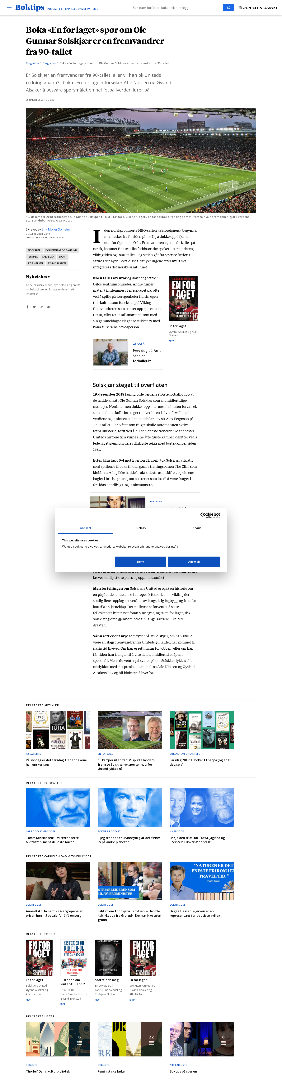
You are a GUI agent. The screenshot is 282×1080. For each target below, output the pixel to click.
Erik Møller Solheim (56, 229)
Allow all (194, 561)
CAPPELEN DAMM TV (77, 9)
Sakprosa (48, 256)
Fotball (33, 256)
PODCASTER (54, 9)
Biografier (32, 63)
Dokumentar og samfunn (61, 250)
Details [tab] (141, 528)
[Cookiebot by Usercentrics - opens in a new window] (203, 515)
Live (95, 9)
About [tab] (196, 528)
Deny (140, 561)
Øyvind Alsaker (57, 263)
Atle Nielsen (35, 263)
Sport (63, 256)
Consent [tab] (85, 528)
